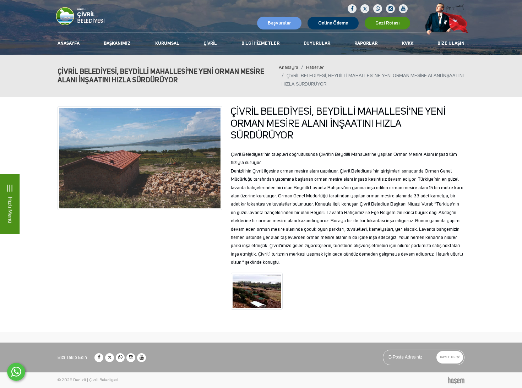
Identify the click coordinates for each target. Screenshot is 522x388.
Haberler (315, 67)
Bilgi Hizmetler (260, 43)
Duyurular (317, 43)
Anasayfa (69, 43)
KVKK (407, 43)
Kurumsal (167, 43)
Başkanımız (117, 43)
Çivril (210, 43)
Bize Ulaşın (450, 43)
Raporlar (365, 43)
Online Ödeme (333, 23)
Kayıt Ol (448, 357)
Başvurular (279, 23)
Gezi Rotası (387, 23)
